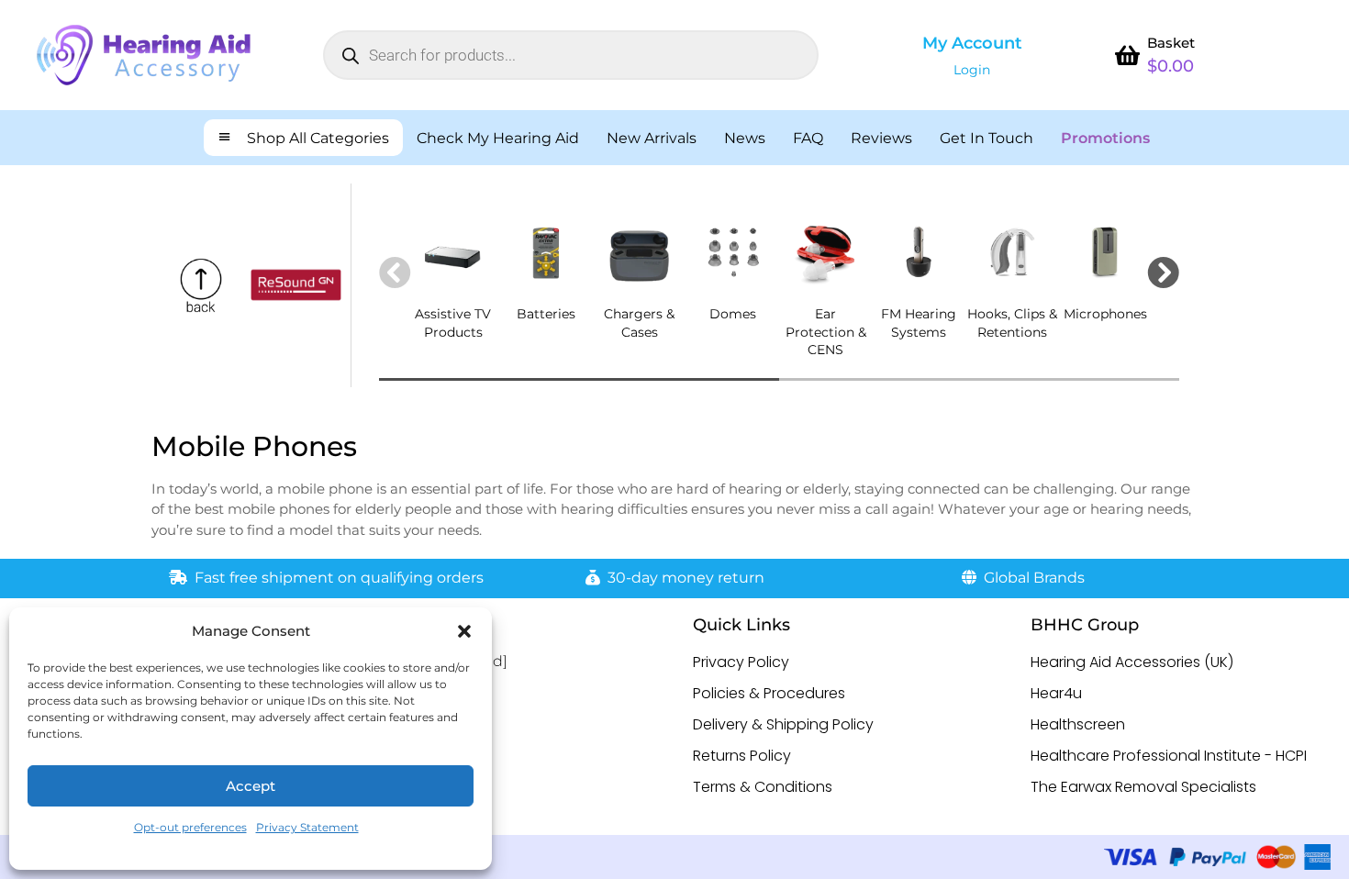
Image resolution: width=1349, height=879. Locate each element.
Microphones (1105, 314)
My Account (972, 43)
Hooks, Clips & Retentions (1012, 323)
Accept (250, 786)
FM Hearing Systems (918, 323)
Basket (1171, 42)
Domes (732, 314)
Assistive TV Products (453, 323)
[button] (464, 631)
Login (971, 69)
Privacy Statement (307, 827)
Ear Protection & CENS (826, 332)
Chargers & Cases (639, 323)
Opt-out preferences (190, 827)
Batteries (546, 314)
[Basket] (1127, 55)
